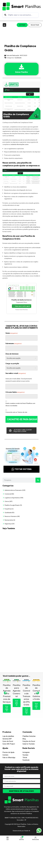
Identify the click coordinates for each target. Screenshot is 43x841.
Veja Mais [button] (31, 541)
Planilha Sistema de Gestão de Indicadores (30, 632)
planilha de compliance (32, 227)
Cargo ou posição (12, 363)
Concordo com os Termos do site (16, 412)
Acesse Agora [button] (6, 708)
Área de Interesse (12, 354)
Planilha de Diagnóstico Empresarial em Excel (30, 651)
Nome (11, 333)
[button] (4, 25)
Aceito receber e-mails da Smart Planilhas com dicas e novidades (20, 404)
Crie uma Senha (15, 392)
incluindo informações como (19, 144)
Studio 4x (27, 831)
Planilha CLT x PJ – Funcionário (29, 564)
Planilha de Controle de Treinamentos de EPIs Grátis (26, 695)
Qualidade (17, 58)
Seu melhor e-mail (16, 373)
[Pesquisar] (38, 480)
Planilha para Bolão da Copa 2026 (30, 535)
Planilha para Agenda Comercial (16, 691)
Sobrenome (13, 343)
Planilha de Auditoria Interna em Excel (30, 614)
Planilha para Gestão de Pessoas (30, 598)
